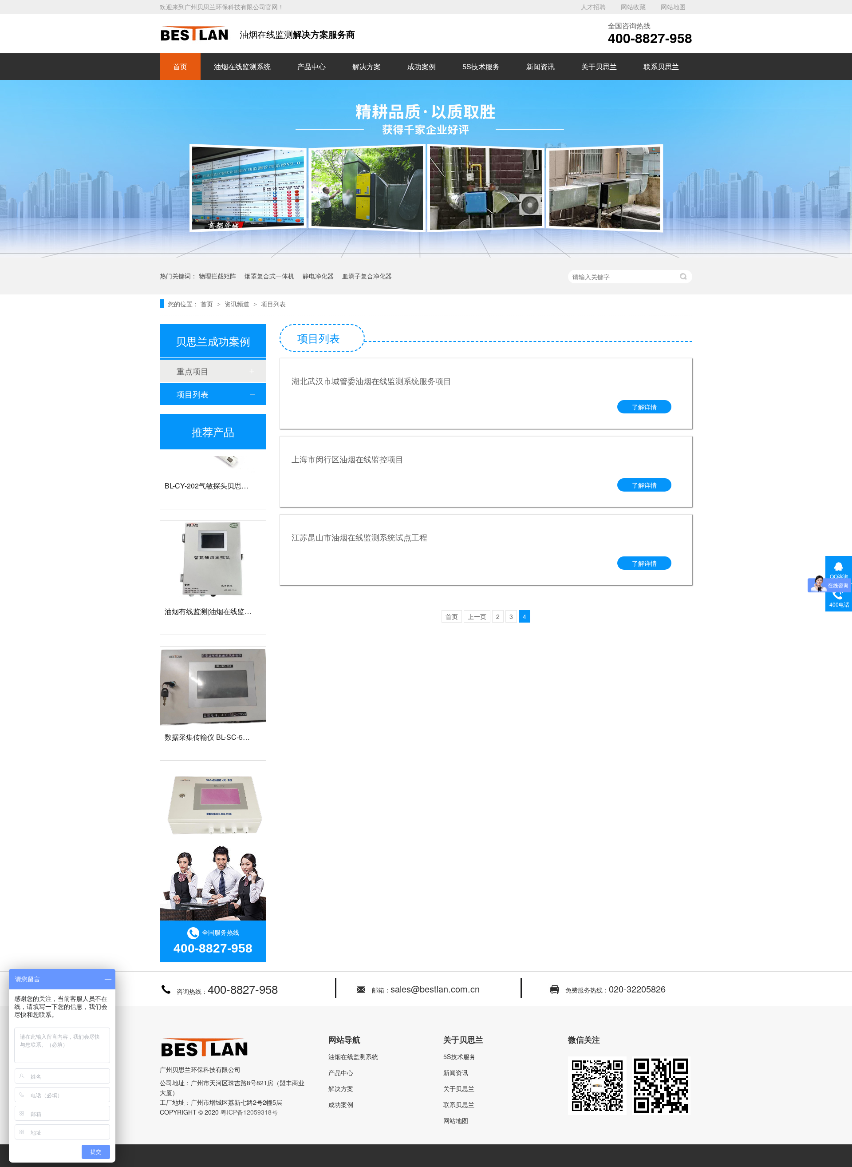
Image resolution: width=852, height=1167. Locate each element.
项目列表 (273, 303)
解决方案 (366, 66)
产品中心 (311, 66)
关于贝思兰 (599, 66)
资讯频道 (238, 303)
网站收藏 (633, 6)
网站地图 (673, 6)
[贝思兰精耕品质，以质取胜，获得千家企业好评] (426, 254)
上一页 (477, 616)
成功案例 (421, 66)
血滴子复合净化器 (367, 275)
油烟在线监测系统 (242, 66)
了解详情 (644, 406)
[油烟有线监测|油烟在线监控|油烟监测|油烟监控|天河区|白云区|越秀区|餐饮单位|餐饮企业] (213, 549)
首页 (180, 66)
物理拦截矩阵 (217, 275)
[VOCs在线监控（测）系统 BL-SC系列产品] (213, 801)
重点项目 (193, 371)
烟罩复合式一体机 (269, 275)
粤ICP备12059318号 (249, 1111)
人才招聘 (593, 6)
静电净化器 (318, 275)
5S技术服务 (481, 66)
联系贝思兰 (661, 66)
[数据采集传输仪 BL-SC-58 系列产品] (213, 675)
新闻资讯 (540, 66)
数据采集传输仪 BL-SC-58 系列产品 (221, 726)
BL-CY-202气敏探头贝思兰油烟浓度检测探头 (235, 474)
